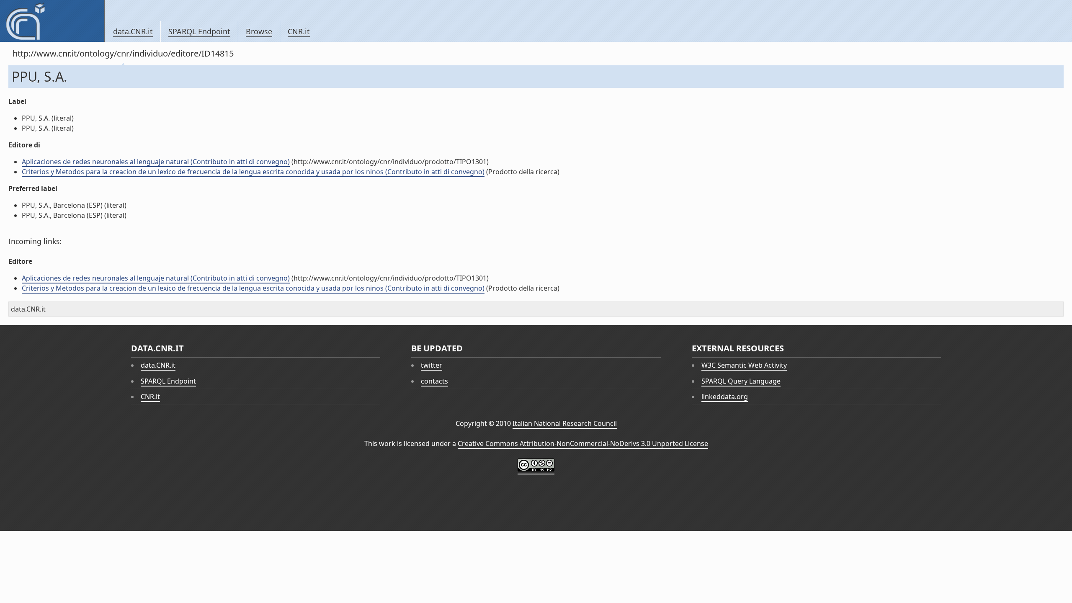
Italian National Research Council (565, 423)
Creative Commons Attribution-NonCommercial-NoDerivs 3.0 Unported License (583, 443)
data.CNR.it (133, 31)
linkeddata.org (724, 396)
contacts (434, 381)
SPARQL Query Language (741, 381)
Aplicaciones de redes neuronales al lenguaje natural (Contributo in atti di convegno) (156, 161)
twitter (431, 365)
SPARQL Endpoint (199, 31)
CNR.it (299, 31)
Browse (259, 31)
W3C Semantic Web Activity (744, 365)
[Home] (52, 21)
